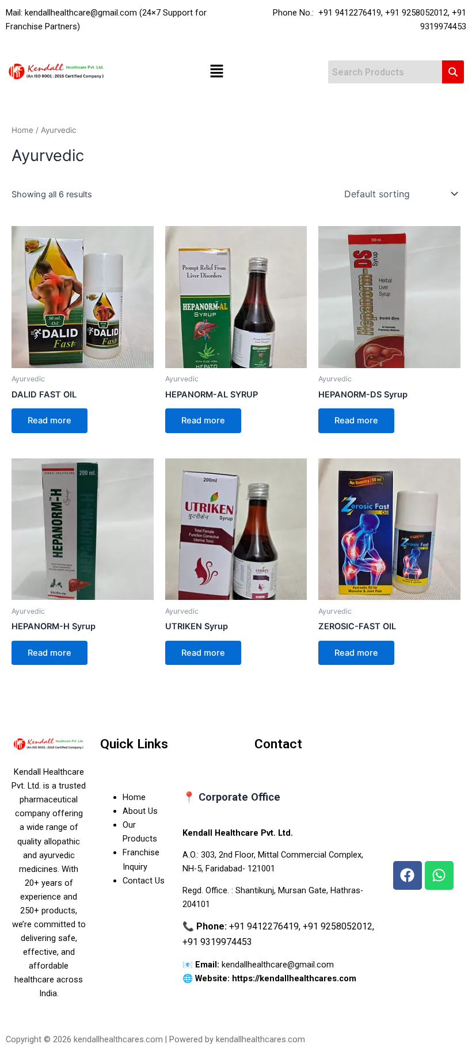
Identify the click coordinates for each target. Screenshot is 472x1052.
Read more (49, 420)
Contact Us (144, 880)
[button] (216, 72)
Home (22, 130)
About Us (140, 811)
